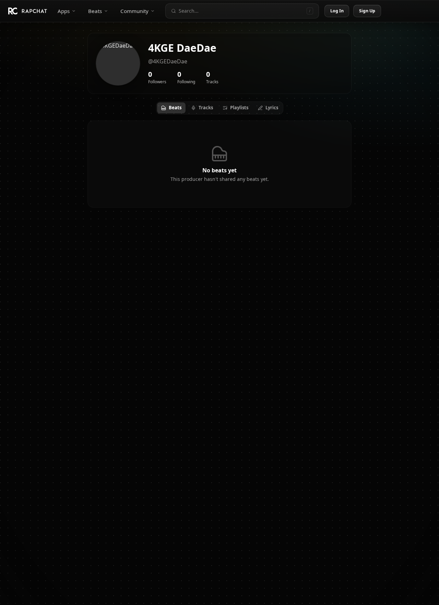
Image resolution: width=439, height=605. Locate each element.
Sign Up (367, 11)
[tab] (171, 107)
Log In (337, 11)
